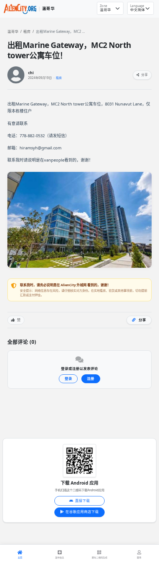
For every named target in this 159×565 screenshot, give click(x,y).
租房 (27, 31)
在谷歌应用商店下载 (82, 511)
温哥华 (12, 31)
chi (31, 72)
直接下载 (82, 500)
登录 (68, 378)
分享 (144, 75)
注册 (90, 378)
